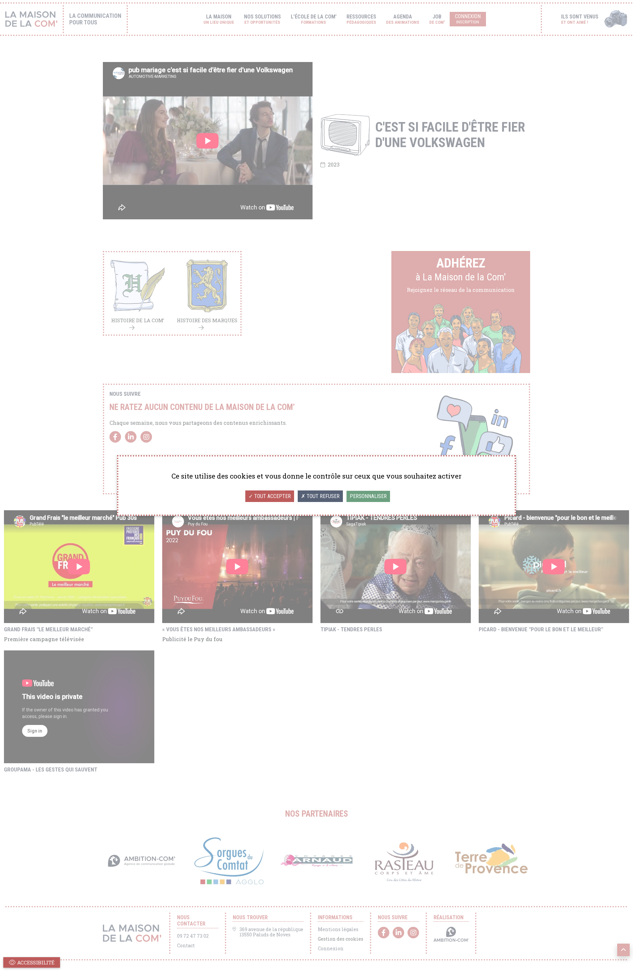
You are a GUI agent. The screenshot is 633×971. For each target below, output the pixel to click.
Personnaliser (368, 496)
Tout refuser (322, 496)
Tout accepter (272, 496)
